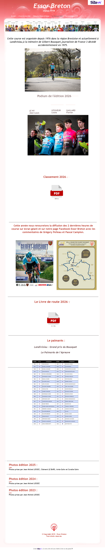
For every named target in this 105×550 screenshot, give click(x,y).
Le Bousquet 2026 (57, 16)
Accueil (13, 16)
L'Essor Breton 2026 (24, 16)
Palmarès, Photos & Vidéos (41, 16)
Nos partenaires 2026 (71, 16)
